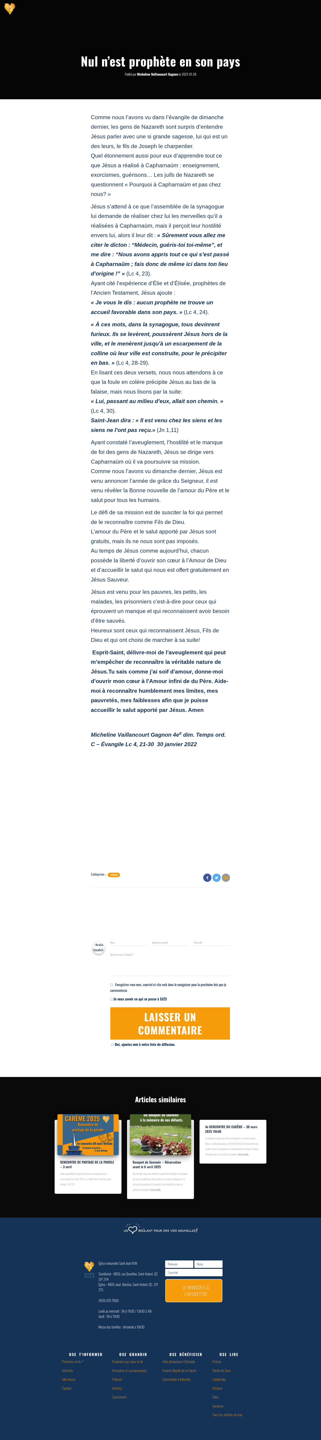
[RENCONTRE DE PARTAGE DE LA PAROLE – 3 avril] (88, 1134)
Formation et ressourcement (129, 1370)
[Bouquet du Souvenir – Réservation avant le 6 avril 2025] (160, 1134)
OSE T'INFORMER (86, 1354)
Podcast (117, 1379)
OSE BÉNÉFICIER (185, 1354)
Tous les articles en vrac (228, 1414)
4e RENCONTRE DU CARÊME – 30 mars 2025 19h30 (231, 1129)
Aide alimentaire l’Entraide (178, 1361)
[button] (85, 1354)
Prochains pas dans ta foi (127, 1361)
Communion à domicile (176, 1379)
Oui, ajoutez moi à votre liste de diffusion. (145, 1044)
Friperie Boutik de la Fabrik (179, 1370)
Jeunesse (218, 1405)
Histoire (217, 1388)
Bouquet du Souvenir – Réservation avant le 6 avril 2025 (157, 1164)
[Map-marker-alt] (296, 8)
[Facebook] (268, 8)
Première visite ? (73, 1361)
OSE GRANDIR (133, 1354)
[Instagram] (286, 8)
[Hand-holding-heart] (259, 8)
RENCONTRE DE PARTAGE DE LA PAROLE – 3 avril (87, 1164)
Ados (216, 1396)
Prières (217, 1361)
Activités (67, 1370)
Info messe (68, 1379)
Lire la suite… (155, 1190)
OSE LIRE (229, 1354)
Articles (113, 875)
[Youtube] (277, 8)
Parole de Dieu (222, 1370)
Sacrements (119, 1396)
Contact (67, 1388)
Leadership (219, 1379)
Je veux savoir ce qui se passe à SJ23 (140, 998)
